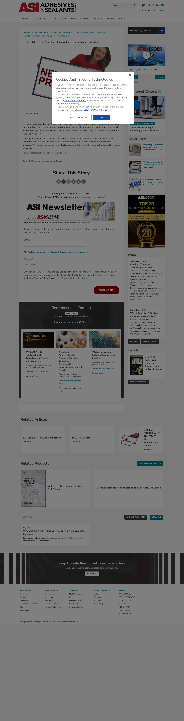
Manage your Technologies (80, 117)
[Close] (130, 75)
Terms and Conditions (75, 100)
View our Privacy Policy (95, 109)
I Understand (101, 117)
